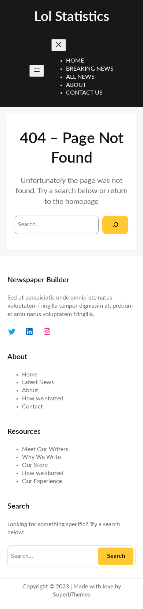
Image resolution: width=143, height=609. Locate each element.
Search (116, 556)
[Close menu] (58, 45)
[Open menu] (36, 71)
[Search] (115, 225)
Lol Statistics (71, 17)
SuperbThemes (71, 595)
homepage (82, 201)
